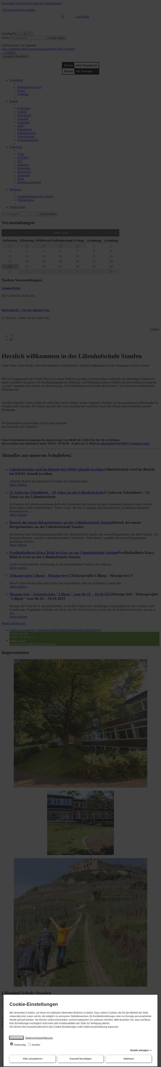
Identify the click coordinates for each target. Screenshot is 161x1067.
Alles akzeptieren (32, 1058)
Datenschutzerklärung (39, 1037)
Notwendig (20, 1044)
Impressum (16, 1037)
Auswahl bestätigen (80, 1058)
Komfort (35, 1044)
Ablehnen (128, 1058)
